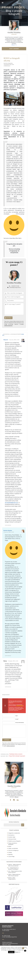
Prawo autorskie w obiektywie (12, 843)
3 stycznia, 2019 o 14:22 (9, 532)
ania (9, 871)
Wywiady (10, 854)
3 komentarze (7, 65)
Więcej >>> (17, 952)
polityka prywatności (8, 325)
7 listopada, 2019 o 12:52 (13, 661)
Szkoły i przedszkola (13, 848)
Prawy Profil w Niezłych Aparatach (17, 756)
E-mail (17, 719)
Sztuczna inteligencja (13, 850)
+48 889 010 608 (15, 286)
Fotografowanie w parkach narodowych (13, 868)
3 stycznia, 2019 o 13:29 (14, 339)
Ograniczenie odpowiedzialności (10, 943)
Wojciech (6, 339)
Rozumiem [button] (11, 952)
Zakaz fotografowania (12, 878)
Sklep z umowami (14, 48)
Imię (16, 715)
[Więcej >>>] (14, 45)
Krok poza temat (12, 839)
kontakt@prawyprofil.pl (15, 287)
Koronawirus (11, 835)
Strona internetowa (19, 722)
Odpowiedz (8, 525)
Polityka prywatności (7, 942)
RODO (9, 846)
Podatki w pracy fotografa (14, 841)
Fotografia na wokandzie (14, 833)
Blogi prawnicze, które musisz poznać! (14, 865)
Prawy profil (13, 7)
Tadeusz (10, 864)
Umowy (10, 852)
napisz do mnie (19, 705)
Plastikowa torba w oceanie (15, 754)
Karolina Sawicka (8, 530)
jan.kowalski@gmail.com (11, 502)
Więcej (16, 797)
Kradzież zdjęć (11, 837)
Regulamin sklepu (6, 944)
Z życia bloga (11, 856)
